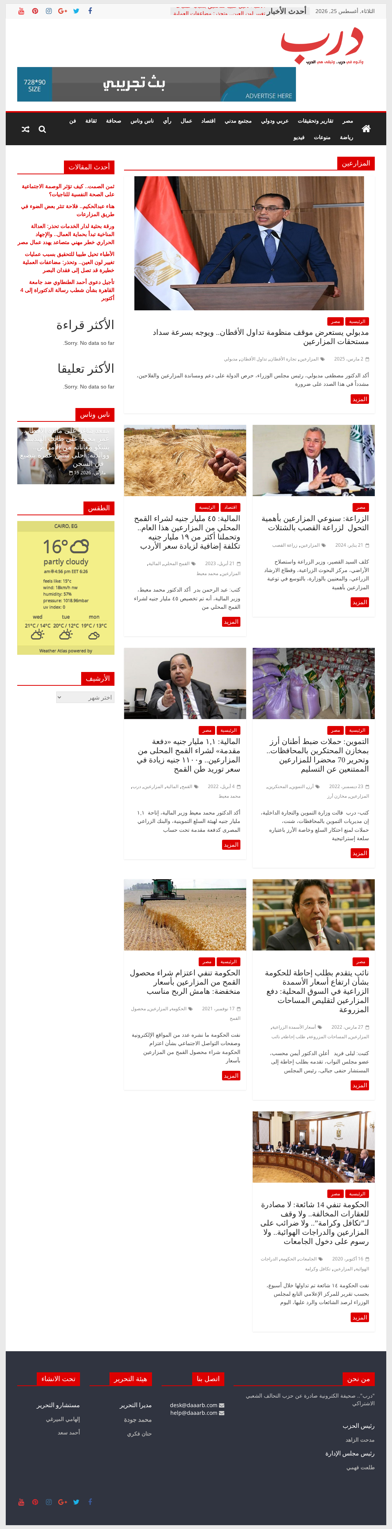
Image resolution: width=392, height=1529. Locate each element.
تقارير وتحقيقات (315, 120)
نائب (275, 1036)
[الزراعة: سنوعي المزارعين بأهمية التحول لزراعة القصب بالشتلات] (314, 429)
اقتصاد (208, 120)
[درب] (366, 129)
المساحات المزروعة (328, 1036)
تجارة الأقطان (283, 359)
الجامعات (308, 1258)
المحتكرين (278, 786)
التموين (298, 786)
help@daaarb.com (194, 1412)
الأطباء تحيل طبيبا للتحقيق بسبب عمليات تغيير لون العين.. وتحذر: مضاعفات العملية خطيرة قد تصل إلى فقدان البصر (68, 262)
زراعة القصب (284, 545)
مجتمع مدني (238, 120)
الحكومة (178, 1008)
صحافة (113, 120)
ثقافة (91, 120)
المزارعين (308, 359)
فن (72, 120)
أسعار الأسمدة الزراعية (294, 1027)
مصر (348, 120)
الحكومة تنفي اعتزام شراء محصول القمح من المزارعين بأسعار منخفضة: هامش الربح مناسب (185, 982)
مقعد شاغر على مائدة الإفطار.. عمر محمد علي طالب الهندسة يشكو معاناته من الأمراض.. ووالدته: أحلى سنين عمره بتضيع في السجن (64, 447)
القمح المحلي (176, 563)
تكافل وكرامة (317, 1268)
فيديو (299, 137)
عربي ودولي (275, 120)
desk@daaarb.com (194, 1405)
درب (136, 786)
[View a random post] (25, 129)
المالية (155, 563)
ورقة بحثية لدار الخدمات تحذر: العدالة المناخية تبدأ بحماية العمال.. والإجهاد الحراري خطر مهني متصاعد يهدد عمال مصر (66, 234)
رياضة (346, 137)
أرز (311, 786)
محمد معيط (207, 573)
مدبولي (230, 359)
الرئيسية (357, 321)
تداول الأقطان (253, 359)
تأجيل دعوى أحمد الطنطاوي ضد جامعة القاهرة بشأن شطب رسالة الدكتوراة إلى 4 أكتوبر (67, 290)
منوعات (322, 137)
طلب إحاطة (294, 1036)
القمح (186, 786)
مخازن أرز (337, 796)
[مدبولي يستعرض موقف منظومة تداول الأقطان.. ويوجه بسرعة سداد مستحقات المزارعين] (249, 181)
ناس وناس (142, 120)
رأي (167, 120)
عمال (186, 120)
